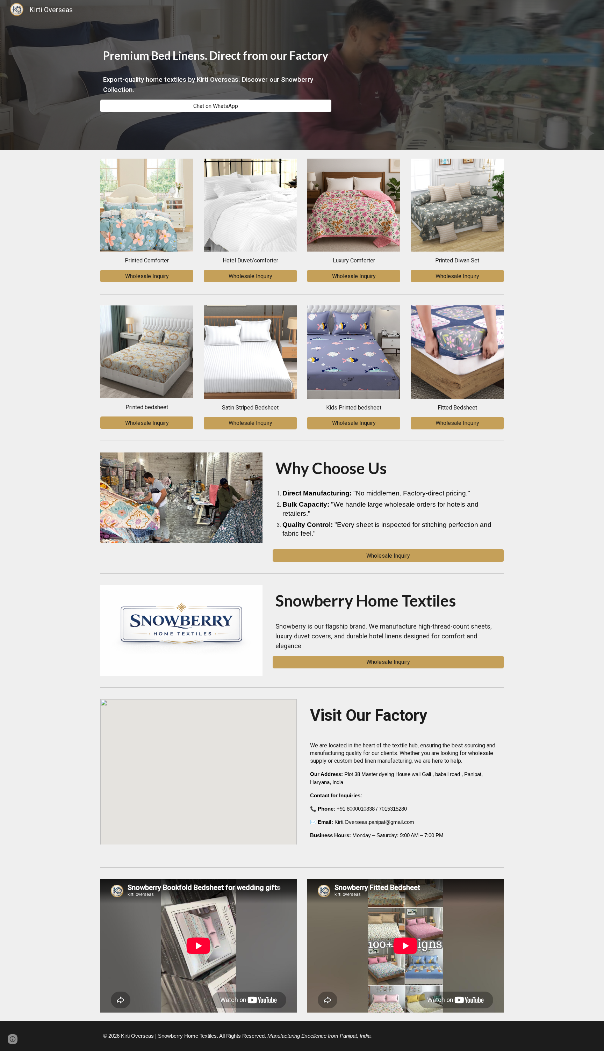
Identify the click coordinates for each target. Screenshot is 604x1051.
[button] (12, 1039)
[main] (215, 54)
